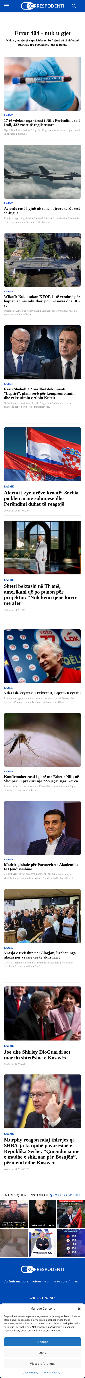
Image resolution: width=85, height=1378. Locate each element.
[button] (79, 1309)
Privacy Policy (52, 1372)
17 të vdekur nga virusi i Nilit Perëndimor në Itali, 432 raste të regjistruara (42, 122)
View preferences (42, 1364)
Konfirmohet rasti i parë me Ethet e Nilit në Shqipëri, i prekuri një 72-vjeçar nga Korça (41, 778)
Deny (42, 1353)
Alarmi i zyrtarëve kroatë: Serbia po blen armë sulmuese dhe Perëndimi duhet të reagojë (41, 498)
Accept (42, 1342)
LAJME (9, 115)
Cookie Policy (30, 1372)
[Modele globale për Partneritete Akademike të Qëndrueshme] (42, 828)
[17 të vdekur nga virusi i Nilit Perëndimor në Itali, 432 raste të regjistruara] (42, 84)
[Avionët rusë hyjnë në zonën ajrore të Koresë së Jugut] (42, 172)
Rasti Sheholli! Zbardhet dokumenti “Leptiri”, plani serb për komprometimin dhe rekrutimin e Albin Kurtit (39, 393)
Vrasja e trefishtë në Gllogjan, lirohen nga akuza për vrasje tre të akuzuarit (40, 955)
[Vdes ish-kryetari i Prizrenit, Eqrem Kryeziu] (42, 656)
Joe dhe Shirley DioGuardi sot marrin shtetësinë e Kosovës (37, 1055)
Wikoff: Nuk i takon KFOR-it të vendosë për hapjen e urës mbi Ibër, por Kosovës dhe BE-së (42, 300)
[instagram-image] (14, 1214)
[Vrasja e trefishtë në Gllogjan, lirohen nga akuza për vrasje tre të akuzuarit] (42, 916)
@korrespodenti (65, 1195)
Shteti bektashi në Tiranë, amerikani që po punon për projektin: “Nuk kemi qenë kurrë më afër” (40, 594)
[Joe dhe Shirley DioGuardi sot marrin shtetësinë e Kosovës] (42, 1013)
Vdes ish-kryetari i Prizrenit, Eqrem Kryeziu (42, 693)
